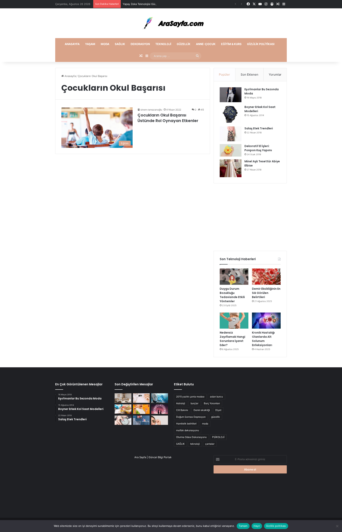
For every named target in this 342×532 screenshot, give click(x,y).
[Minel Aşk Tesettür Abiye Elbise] (230, 168)
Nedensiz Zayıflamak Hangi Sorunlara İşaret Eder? (232, 339)
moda (205, 423)
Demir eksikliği (202, 410)
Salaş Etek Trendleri (258, 128)
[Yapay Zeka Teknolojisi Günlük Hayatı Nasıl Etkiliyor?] (159, 398)
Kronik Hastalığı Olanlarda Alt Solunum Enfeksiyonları (263, 339)
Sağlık (120, 44)
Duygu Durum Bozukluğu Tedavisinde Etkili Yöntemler (232, 295)
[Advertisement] (250, 217)
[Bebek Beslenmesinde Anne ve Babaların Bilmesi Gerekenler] (141, 409)
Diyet (218, 410)
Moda (105, 44)
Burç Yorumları (212, 403)
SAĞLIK (180, 443)
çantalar (209, 443)
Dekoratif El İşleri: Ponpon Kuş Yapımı (258, 148)
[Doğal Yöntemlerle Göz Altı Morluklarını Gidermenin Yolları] (159, 420)
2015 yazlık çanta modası (190, 396)
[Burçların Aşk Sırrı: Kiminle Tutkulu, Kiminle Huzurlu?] (159, 409)
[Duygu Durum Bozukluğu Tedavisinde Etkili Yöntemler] (234, 276)
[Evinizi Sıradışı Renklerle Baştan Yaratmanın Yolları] (141, 420)
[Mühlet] (171, 23)
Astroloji (180, 403)
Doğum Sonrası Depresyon (191, 416)
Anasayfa (72, 44)
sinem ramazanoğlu (151, 109)
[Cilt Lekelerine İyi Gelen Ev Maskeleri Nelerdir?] (141, 398)
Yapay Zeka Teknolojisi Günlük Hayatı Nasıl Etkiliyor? (155, 4)
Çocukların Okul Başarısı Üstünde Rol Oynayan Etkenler (168, 117)
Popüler (224, 74)
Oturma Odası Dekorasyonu (191, 437)
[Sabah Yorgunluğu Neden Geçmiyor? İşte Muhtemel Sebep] (123, 420)
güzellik (215, 416)
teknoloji (195, 443)
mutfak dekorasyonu (187, 430)
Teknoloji (163, 44)
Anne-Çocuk (206, 44)
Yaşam (90, 44)
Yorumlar (275, 74)
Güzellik (183, 44)
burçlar (194, 403)
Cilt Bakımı (182, 410)
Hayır (257, 525)
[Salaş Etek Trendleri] (230, 133)
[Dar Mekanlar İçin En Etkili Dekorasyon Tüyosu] (123, 398)
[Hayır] (337, 526)
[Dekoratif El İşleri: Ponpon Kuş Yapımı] (230, 150)
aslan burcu (216, 396)
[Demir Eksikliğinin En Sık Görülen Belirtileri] (266, 276)
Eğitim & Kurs (231, 44)
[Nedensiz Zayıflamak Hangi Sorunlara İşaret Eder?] (234, 321)
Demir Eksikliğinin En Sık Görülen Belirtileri (266, 293)
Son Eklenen (249, 74)
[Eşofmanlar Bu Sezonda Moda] (230, 94)
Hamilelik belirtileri (186, 423)
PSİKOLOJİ (218, 437)
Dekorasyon (140, 44)
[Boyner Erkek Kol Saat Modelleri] (230, 114)
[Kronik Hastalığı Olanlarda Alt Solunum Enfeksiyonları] (266, 321)
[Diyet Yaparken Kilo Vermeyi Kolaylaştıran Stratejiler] (123, 409)
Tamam (243, 525)
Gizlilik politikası (261, 44)
